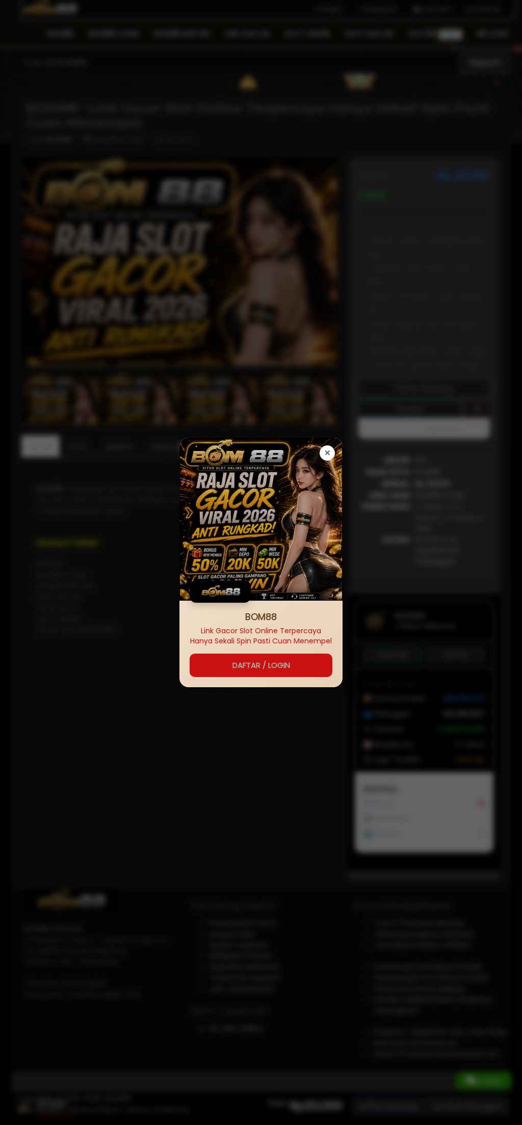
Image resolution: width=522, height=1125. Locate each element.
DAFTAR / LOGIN (261, 665)
